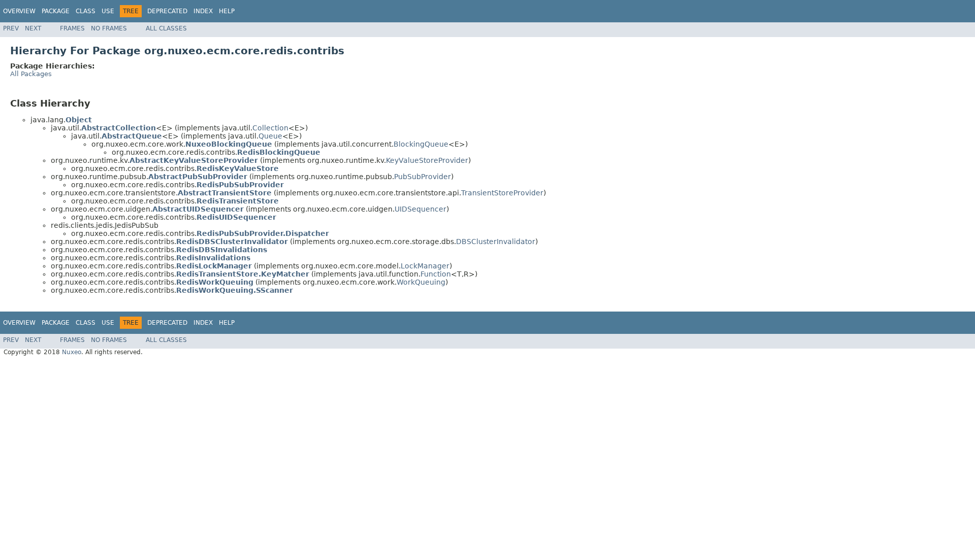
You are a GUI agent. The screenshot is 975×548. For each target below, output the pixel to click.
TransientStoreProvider (502, 193)
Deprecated (167, 11)
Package (56, 11)
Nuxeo (71, 352)
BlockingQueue (421, 144)
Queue (270, 136)
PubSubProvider (422, 177)
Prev (11, 28)
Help (227, 11)
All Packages (31, 74)
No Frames (109, 28)
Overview (19, 11)
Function (435, 274)
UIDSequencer (420, 209)
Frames (72, 28)
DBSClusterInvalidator (495, 241)
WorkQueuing (421, 282)
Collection (270, 128)
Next (33, 28)
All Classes (166, 28)
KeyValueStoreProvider (427, 160)
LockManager (425, 266)
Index (203, 11)
